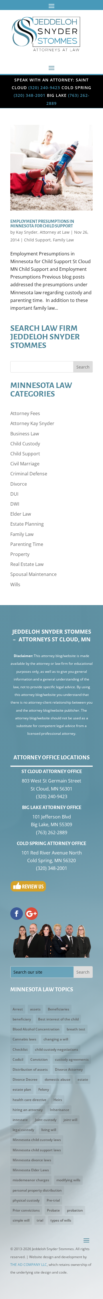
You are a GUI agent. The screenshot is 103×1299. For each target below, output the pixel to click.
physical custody (26, 1200)
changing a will (55, 1039)
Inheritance (59, 1109)
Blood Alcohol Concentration (36, 1029)
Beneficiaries (58, 1009)
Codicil (18, 1059)
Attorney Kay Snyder (32, 423)
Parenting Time (26, 544)
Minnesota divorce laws (32, 1160)
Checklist (20, 1049)
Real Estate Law (26, 564)
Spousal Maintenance (33, 574)
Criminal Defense (28, 474)
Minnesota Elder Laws (31, 1170)
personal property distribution (37, 1190)
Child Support (37, 240)
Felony (43, 1089)
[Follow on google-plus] (31, 913)
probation (75, 1210)
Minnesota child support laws (37, 1150)
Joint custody (45, 1119)
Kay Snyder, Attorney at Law (43, 232)
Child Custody (25, 444)
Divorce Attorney (69, 1069)
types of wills (60, 1220)
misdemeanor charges (31, 1180)
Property (19, 554)
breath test (76, 1029)
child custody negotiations (56, 1049)
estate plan (22, 1089)
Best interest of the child (58, 1019)
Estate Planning (27, 524)
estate (83, 1079)
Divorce (18, 484)
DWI (14, 504)
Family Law (63, 240)
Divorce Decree (25, 1079)
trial (40, 1220)
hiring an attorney (28, 1109)
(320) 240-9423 (44, 87)
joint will (70, 1119)
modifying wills (68, 1180)
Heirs (58, 1099)
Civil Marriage (24, 464)
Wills (15, 584)
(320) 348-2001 (29, 95)
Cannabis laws (24, 1039)
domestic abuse (57, 1079)
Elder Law (20, 514)
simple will (21, 1220)
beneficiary (22, 1019)
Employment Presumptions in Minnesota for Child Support (42, 223)
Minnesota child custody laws (37, 1139)
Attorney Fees (25, 413)
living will (48, 1129)
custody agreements (72, 1059)
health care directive (29, 1099)
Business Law (24, 434)
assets (35, 1009)
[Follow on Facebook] (16, 913)
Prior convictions (26, 1210)
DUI (14, 494)
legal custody (23, 1129)
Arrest (18, 1009)
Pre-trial (53, 1200)
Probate (53, 1210)
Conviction (39, 1059)
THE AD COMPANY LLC (28, 1264)
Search (83, 367)
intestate (20, 1119)
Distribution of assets (30, 1069)
